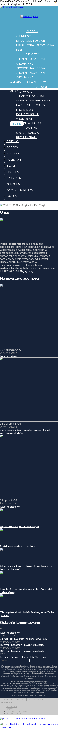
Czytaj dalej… (27, 271)
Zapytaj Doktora (19, 190)
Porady (12, 147)
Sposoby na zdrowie (32, 68)
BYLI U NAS (13, 177)
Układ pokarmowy (30, 45)
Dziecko (12, 141)
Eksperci (13, 171)
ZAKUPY (11, 196)
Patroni (41, 86)
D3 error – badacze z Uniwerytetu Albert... (22, 644)
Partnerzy (37, 82)
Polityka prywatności (16, 711)
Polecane (13, 159)
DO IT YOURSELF (27, 114)
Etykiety (32, 54)
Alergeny (23, 36)
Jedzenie (22, 59)
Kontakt (32, 128)
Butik (17, 123)
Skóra (49, 45)
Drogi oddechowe (30, 40)
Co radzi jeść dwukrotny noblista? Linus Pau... (23, 638)
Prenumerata (26, 137)
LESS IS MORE (25, 109)
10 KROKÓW (24, 100)
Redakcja (31, 132)
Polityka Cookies (14, 713)
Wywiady (25, 91)
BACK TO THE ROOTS (30, 105)
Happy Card (41, 100)
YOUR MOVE (24, 118)
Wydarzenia (19, 82)
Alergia (32, 31)
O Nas (20, 132)
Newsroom (32, 123)
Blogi (10, 165)
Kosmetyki (37, 59)
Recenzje (13, 153)
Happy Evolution (32, 95)
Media (14, 91)
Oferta (9, 709)
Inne (19, 49)
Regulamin (11, 707)
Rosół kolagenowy (10, 632)
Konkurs (13, 183)
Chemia (21, 63)
